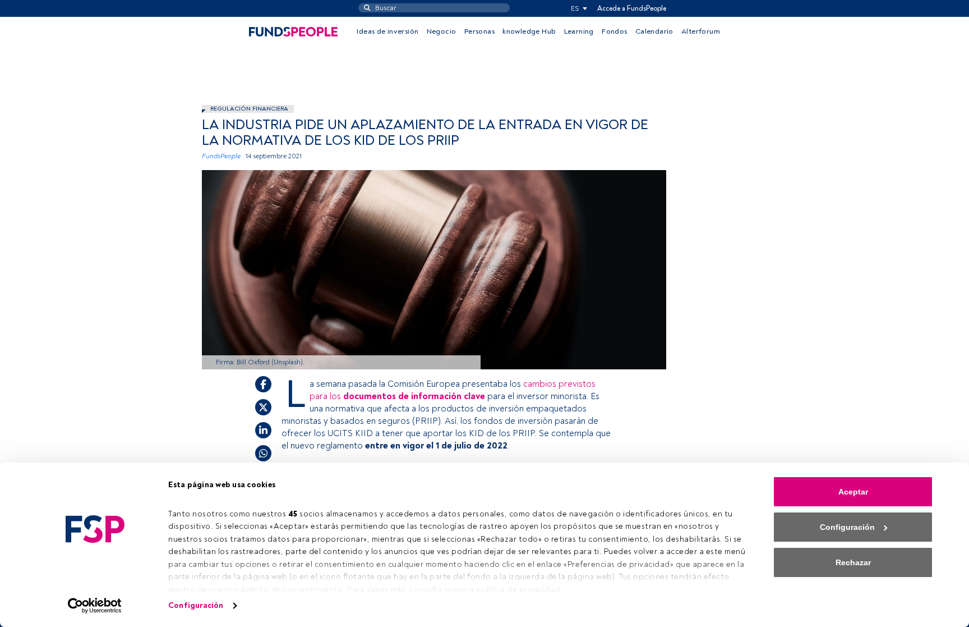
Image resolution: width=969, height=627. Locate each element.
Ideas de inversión (387, 31)
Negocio (441, 31)
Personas (479, 31)
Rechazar (853, 562)
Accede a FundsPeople (631, 8)
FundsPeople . (223, 156)
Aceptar (853, 491)
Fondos (614, 31)
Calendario (654, 31)
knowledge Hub (529, 31)
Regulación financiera (249, 108)
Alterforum (700, 31)
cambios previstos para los (453, 390)
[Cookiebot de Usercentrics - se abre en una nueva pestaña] (95, 606)
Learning (579, 31)
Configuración (195, 605)
